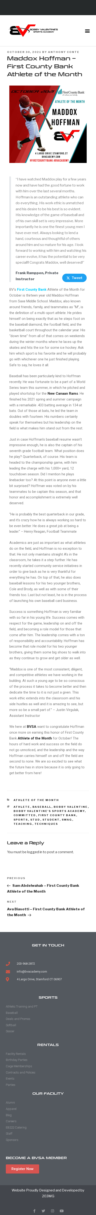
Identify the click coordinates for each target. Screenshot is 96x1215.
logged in (34, 852)
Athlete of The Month (36, 800)
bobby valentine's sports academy (49, 811)
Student (51, 819)
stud (35, 819)
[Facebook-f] (34, 1211)
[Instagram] (52, 1211)
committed (25, 815)
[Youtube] (61, 1211)
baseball (41, 806)
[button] (87, 31)
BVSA (31, 727)
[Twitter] (43, 1211)
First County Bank (31, 289)
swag (67, 819)
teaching (23, 823)
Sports (21, 819)
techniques (46, 823)
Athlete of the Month (35, 738)
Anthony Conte (63, 52)
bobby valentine (71, 806)
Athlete (22, 806)
